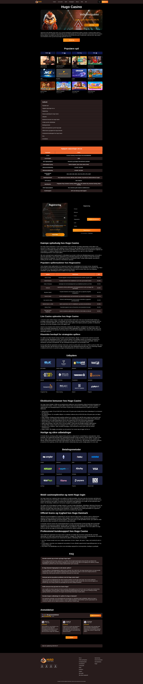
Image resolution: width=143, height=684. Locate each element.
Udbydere (44, 116)
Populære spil (45, 105)
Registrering (45, 111)
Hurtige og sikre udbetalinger (48, 122)
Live (63, 52)
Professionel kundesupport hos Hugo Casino (52, 133)
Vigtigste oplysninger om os (48, 108)
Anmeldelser (45, 138)
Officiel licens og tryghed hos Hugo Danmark (52, 130)
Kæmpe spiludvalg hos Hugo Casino (50, 113)
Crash (78, 52)
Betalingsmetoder (46, 125)
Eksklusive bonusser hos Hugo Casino (50, 119)
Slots (94, 52)
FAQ (43, 136)
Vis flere (71, 637)
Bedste (47, 52)
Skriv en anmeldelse (96, 615)
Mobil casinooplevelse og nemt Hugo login (51, 127)
